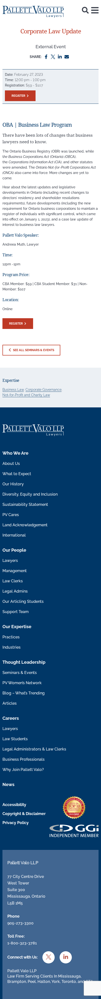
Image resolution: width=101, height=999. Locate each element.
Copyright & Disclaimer (24, 813)
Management (14, 570)
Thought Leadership (23, 662)
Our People (14, 550)
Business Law (13, 390)
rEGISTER (16, 323)
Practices (11, 637)
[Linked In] (60, 56)
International (14, 535)
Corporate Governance (43, 390)
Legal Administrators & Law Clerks (34, 749)
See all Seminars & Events (33, 350)
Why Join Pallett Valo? (23, 769)
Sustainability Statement (25, 504)
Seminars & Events (19, 672)
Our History (13, 484)
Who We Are (15, 453)
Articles (9, 703)
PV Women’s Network (22, 683)
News (8, 784)
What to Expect (16, 473)
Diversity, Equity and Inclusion (30, 494)
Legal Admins (15, 591)
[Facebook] (46, 56)
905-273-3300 (20, 923)
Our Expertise (16, 626)
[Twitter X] (53, 56)
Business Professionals (23, 759)
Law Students (15, 739)
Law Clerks (12, 581)
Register (18, 95)
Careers (10, 718)
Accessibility (14, 804)
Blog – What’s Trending (23, 693)
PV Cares (10, 514)
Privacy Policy (15, 822)
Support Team (15, 611)
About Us (11, 463)
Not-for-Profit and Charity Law (26, 395)
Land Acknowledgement (25, 525)
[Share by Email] (66, 56)
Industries (11, 647)
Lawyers (10, 560)
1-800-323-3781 (22, 943)
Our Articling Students (23, 601)
